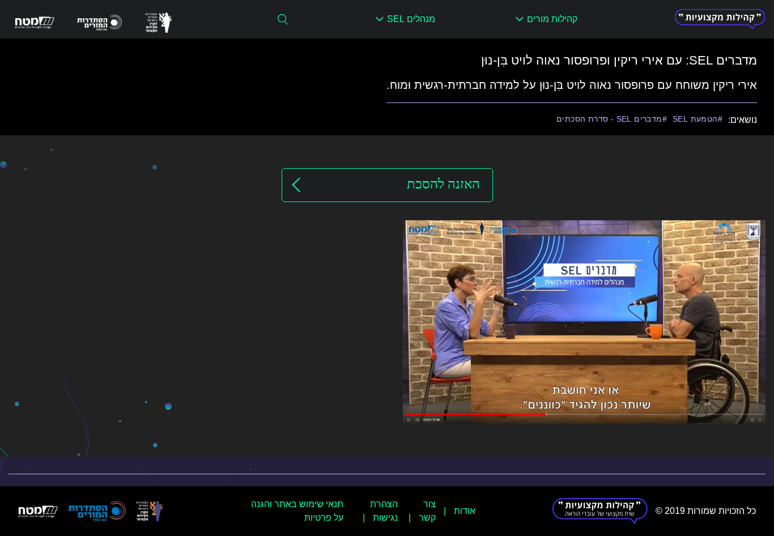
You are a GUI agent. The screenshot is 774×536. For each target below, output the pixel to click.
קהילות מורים (552, 19)
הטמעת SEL (695, 118)
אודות (464, 511)
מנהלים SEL (411, 19)
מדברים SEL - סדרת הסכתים (609, 118)
